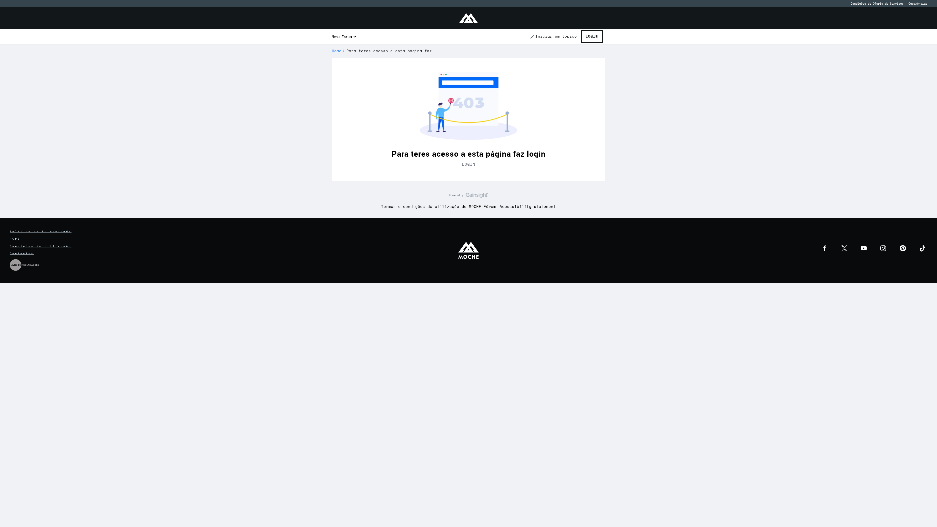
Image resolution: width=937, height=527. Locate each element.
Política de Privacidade (40, 231)
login (536, 153)
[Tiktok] (922, 248)
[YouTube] (864, 248)
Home (337, 51)
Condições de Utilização (40, 246)
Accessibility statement (528, 207)
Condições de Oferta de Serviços (877, 3)
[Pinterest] (903, 248)
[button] (553, 36)
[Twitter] (844, 248)
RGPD (15, 239)
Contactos (22, 253)
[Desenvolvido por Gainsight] (468, 196)
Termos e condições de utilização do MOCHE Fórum (438, 207)
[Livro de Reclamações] (24, 264)
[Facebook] (825, 248)
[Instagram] (883, 248)
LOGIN (468, 164)
